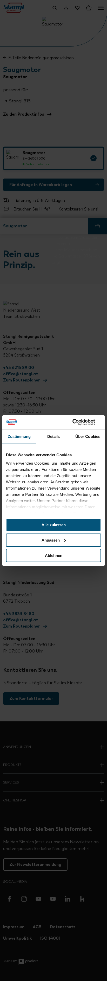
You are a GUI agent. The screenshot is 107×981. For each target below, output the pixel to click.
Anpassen (51, 540)
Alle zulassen (54, 525)
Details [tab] (53, 436)
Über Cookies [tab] (87, 436)
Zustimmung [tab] (19, 436)
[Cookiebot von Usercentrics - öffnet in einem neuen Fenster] (78, 422)
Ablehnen (53, 555)
